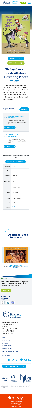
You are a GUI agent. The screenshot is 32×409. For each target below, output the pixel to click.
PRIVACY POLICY (7, 346)
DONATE (23, 2)
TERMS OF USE (7, 348)
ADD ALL (24, 109)
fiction (14, 170)
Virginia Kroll (12, 266)
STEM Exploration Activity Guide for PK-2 (16, 135)
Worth (11, 80)
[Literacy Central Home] (15, 2)
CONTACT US (6, 340)
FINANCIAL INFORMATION (10, 351)
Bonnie (17, 80)
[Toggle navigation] (29, 2)
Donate (6, 290)
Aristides (16, 81)
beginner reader (16, 206)
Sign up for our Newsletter (14, 366)
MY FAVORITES (15, 59)
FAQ (3, 338)
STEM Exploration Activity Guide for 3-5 (16, 116)
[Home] (7, 2)
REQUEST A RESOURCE (15, 161)
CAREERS (5, 343)
